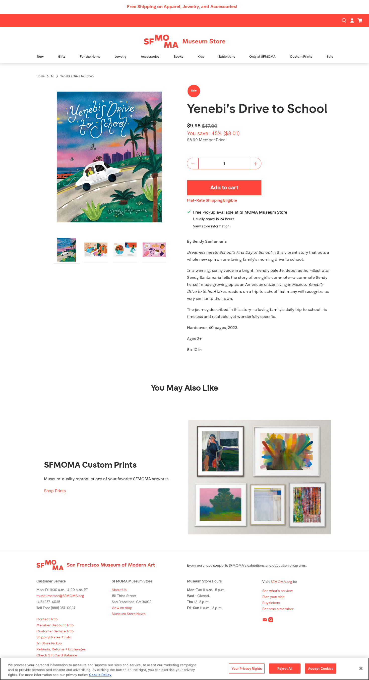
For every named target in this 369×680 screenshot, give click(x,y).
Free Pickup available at (240, 212)
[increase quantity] (255, 163)
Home (40, 76)
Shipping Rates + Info (53, 637)
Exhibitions (226, 56)
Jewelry (120, 56)
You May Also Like (184, 389)
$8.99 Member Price (206, 140)
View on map (122, 608)
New (40, 56)
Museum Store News (128, 614)
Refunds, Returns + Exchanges (61, 649)
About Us (119, 590)
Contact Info (46, 619)
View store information (211, 226)
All (52, 76)
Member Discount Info (55, 625)
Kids (201, 56)
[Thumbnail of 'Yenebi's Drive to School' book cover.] (66, 250)
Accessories (150, 56)
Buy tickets (271, 603)
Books (178, 56)
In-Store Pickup (49, 643)
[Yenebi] (109, 250)
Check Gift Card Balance (56, 655)
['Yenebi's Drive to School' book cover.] (109, 157)
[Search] (344, 20)
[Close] (360, 668)
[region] (184, 669)
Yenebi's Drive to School (257, 110)
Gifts (62, 56)
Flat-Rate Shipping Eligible (212, 201)
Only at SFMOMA (262, 56)
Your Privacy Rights (246, 668)
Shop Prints (55, 490)
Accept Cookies (321, 668)
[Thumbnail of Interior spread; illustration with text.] (96, 250)
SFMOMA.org (281, 582)
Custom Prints (301, 56)
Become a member (278, 609)
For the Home (90, 56)
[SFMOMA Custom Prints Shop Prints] (260, 477)
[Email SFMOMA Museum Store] (264, 621)
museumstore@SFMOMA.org (60, 596)
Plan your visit (273, 597)
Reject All (284, 668)
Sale (330, 56)
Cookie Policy (100, 675)
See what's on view (277, 591)
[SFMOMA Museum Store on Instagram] (270, 621)
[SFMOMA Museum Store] (184, 41)
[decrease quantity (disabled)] (192, 163)
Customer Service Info (55, 631)
